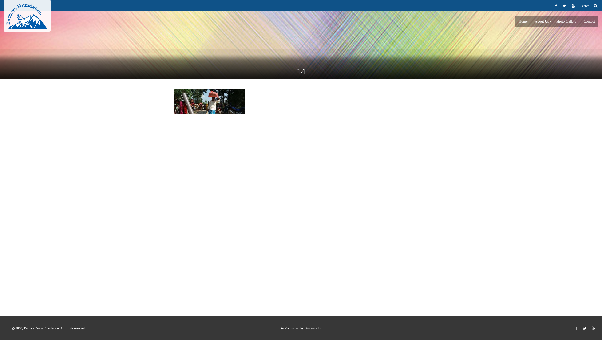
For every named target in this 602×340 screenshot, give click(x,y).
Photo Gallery (566, 21)
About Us (542, 21)
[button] (550, 21)
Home (523, 21)
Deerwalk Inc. (314, 328)
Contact (589, 21)
